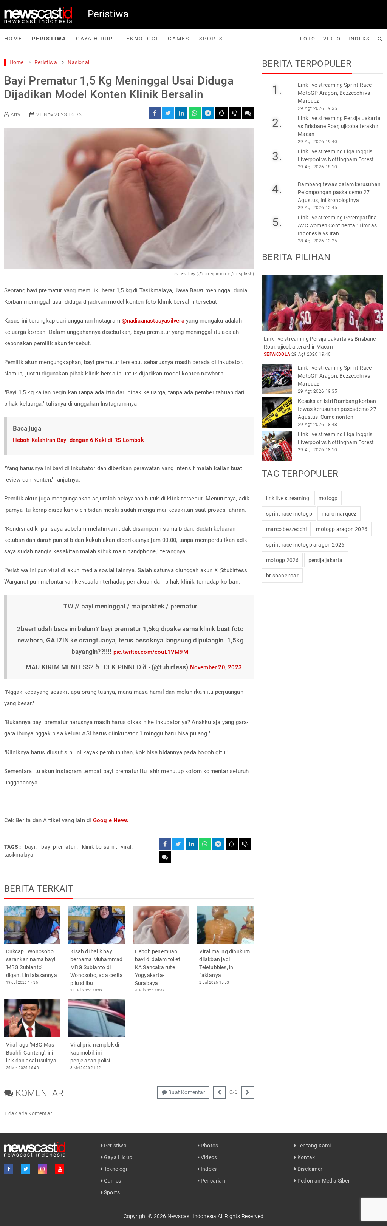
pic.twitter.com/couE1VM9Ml (151, 652)
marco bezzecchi (286, 529)
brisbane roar (282, 576)
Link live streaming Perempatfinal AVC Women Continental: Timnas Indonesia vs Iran (338, 225)
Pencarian (212, 1181)
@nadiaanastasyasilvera (153, 320)
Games (178, 39)
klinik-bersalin (98, 847)
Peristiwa (49, 39)
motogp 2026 (282, 560)
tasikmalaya (19, 855)
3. (277, 156)
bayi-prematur (58, 847)
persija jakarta (325, 560)
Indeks (359, 39)
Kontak (305, 1157)
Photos (209, 1146)
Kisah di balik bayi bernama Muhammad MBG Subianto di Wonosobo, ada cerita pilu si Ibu (96, 967)
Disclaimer (309, 1169)
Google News (110, 820)
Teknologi (140, 39)
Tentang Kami (313, 1146)
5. (277, 222)
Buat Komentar (186, 1092)
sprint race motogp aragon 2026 (305, 545)
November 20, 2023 (216, 667)
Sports (211, 39)
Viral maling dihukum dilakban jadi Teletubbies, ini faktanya (224, 963)
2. (277, 123)
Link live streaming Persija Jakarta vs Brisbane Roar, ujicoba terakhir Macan (339, 126)
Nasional (78, 62)
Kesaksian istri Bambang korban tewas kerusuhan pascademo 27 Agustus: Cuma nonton (337, 409)
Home (13, 39)
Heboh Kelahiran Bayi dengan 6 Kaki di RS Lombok (78, 440)
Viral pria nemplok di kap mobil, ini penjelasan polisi (94, 1053)
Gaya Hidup (94, 39)
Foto (308, 39)
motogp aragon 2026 (341, 529)
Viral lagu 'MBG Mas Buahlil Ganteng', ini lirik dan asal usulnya (31, 1053)
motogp (328, 498)
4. (277, 189)
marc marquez (339, 514)
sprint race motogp (289, 514)
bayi (30, 847)
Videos (208, 1157)
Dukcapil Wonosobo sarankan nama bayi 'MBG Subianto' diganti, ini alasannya (31, 963)
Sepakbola (277, 354)
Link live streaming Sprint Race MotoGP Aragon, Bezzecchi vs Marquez (335, 93)
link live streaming (287, 498)
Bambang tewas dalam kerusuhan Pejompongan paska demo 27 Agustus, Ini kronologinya (339, 192)
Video (332, 39)
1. (277, 89)
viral (126, 847)
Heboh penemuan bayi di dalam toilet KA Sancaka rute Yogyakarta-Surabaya (157, 967)
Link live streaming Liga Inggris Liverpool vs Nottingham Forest (336, 155)
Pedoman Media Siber (323, 1181)
